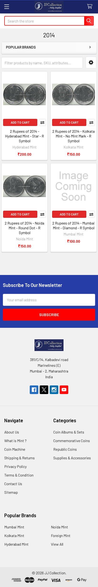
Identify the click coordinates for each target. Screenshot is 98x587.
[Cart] (90, 6)
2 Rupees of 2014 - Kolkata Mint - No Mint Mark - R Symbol (73, 136)
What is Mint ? (15, 440)
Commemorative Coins (71, 440)
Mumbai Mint (14, 527)
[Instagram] (54, 389)
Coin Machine (14, 449)
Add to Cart (20, 122)
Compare (42, 122)
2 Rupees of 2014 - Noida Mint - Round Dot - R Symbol (24, 228)
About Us (11, 432)
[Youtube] (64, 389)
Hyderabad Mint (16, 544)
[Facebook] (34, 389)
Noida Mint (59, 527)
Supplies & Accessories (72, 457)
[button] (91, 62)
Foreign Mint (60, 535)
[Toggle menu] (6, 6)
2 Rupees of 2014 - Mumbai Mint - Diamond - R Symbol (73, 225)
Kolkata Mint (14, 535)
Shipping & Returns (19, 457)
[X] (44, 389)
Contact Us (13, 483)
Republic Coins (65, 449)
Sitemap (11, 492)
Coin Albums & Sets (68, 432)
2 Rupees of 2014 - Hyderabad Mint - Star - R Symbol (24, 136)
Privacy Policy (15, 466)
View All (57, 544)
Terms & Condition (19, 475)
